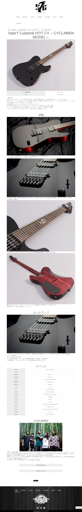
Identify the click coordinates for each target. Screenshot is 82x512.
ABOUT (55, 17)
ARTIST (32, 17)
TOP (9, 29)
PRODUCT (25, 17)
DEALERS (47, 17)
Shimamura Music (37, 511)
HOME (17, 17)
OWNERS (39, 17)
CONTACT (18, 23)
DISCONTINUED (22, 29)
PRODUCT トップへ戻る (41, 470)
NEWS (61, 17)
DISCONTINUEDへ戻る (41, 465)
